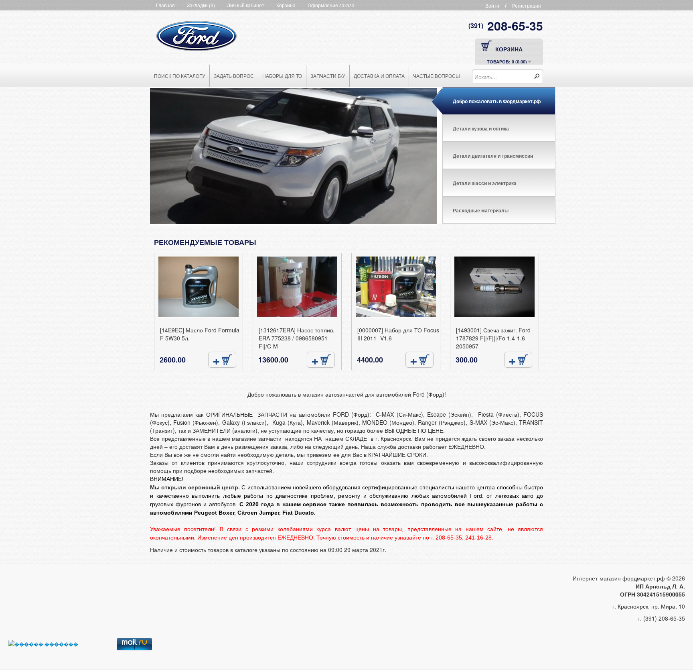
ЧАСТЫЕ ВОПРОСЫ (436, 75)
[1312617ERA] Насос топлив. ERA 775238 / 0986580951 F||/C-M (296, 338)
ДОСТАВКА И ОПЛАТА (379, 75)
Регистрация (526, 5)
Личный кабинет (245, 5)
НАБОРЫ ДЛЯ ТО (282, 75)
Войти (492, 5)
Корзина (286, 5)
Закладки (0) (201, 5)
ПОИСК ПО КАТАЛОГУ (179, 75)
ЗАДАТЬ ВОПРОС (234, 75)
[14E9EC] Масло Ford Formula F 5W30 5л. (199, 334)
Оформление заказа (331, 5)
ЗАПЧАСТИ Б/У (327, 75)
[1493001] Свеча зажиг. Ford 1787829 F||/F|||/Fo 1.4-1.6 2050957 (493, 338)
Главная (165, 5)
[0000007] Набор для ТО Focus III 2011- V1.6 (398, 334)
